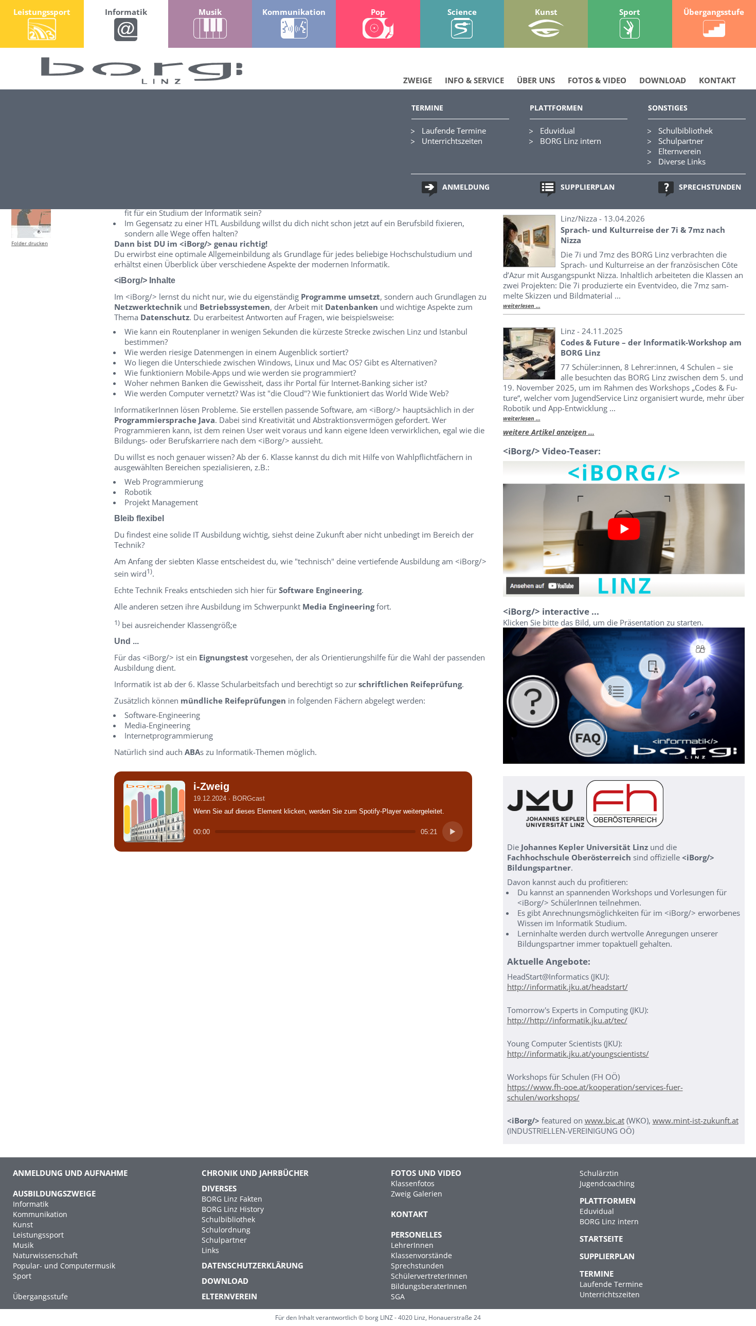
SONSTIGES (668, 108)
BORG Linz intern (570, 141)
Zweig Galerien (416, 1194)
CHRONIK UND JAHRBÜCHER (255, 1173)
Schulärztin (599, 1173)
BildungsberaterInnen (429, 1286)
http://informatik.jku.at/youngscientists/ (578, 1053)
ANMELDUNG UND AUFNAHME (70, 1173)
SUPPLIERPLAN (588, 187)
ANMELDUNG (466, 187)
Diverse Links (682, 161)
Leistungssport (38, 1235)
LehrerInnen (412, 1245)
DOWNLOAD (662, 80)
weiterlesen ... (522, 305)
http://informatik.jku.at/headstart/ (567, 987)
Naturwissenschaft (45, 1255)
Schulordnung (226, 1230)
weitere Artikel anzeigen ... (549, 432)
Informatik (30, 1204)
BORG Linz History (233, 1209)
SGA (398, 1296)
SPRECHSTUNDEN (710, 187)
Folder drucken (29, 243)
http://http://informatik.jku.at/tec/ (567, 1020)
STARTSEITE (601, 1238)
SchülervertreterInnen (429, 1276)
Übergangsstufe (40, 1296)
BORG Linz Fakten (232, 1199)
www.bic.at (604, 1120)
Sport (22, 1276)
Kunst (23, 1224)
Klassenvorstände (421, 1255)
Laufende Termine (454, 130)
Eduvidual (557, 130)
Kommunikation (40, 1214)
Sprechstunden (417, 1265)
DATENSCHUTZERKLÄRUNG (252, 1265)
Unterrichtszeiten (452, 141)
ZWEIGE (417, 80)
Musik (23, 1245)
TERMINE (427, 108)
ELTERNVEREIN (229, 1296)
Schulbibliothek (685, 130)
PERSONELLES (416, 1234)
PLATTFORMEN (556, 108)
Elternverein (679, 151)
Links (210, 1250)
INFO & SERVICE (474, 80)
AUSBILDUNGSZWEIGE (54, 1193)
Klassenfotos (413, 1183)
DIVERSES (219, 1188)
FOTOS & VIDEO (597, 80)
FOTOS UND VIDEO (426, 1173)
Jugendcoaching (607, 1183)
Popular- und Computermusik (64, 1265)
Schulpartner (681, 141)
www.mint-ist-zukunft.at (696, 1120)
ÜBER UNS (536, 80)
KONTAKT (717, 80)
